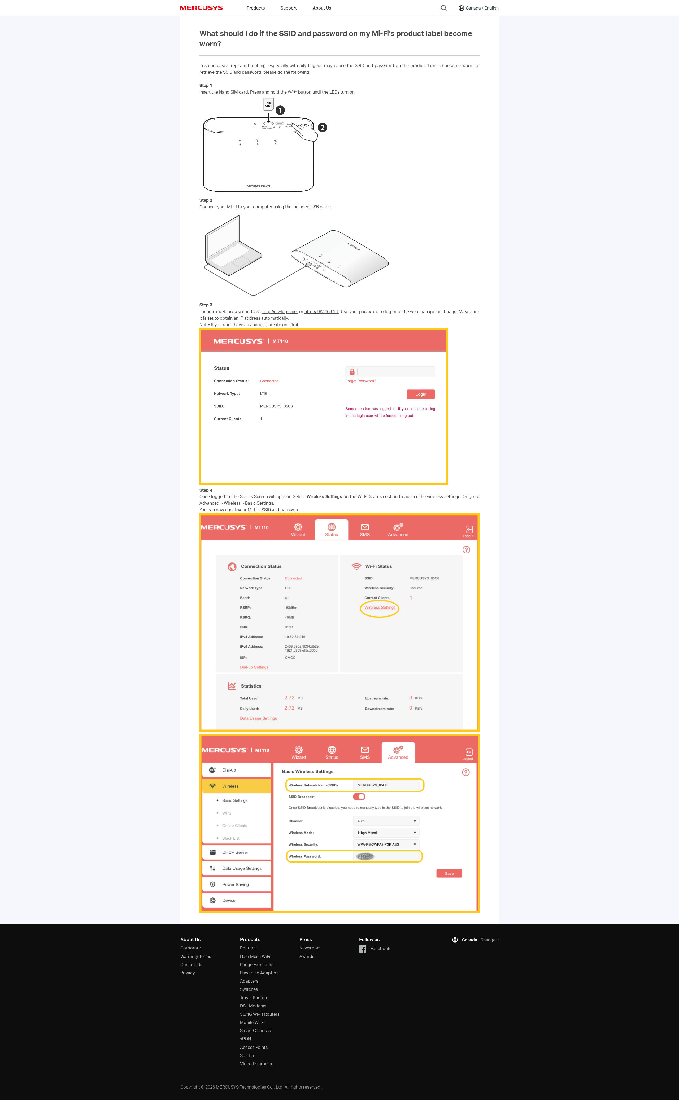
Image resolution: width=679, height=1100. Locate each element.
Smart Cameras (255, 1030)
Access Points (254, 1047)
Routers (247, 947)
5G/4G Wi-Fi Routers (260, 1014)
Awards (306, 956)
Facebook (380, 948)
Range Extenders (256, 964)
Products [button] (256, 8)
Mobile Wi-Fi (252, 1022)
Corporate (190, 947)
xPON (245, 1038)
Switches (249, 989)
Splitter (247, 1055)
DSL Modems (253, 1005)
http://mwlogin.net (280, 311)
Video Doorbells (256, 1063)
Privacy (187, 972)
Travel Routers (254, 997)
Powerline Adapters (259, 972)
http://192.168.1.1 (321, 311)
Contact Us (191, 964)
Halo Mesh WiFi (255, 956)
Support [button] (289, 8)
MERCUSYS (201, 8)
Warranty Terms (195, 956)
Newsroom (310, 947)
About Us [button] (322, 8)
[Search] (443, 8)
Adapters (249, 980)
